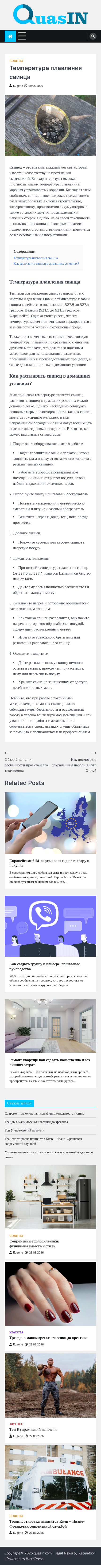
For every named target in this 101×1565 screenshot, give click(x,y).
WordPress (34, 1558)
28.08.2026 (36, 1252)
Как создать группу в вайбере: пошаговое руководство (44, 966)
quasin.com (43, 1553)
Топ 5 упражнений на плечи (24, 1130)
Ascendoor (86, 1553)
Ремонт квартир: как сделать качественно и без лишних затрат (49, 1062)
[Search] (93, 36)
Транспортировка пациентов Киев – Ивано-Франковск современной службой (47, 1524)
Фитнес (16, 1424)
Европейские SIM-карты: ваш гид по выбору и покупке (49, 863)
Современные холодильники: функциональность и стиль (44, 1113)
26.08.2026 (36, 1532)
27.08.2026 (36, 1436)
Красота (16, 1332)
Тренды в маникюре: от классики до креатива (36, 1121)
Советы (16, 61)
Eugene (18, 85)
